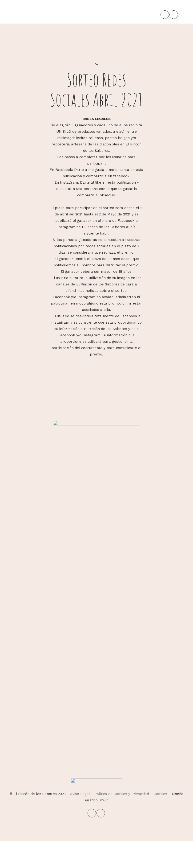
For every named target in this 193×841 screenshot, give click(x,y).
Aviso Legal (80, 794)
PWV (104, 800)
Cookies (160, 794)
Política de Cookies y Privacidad (121, 794)
